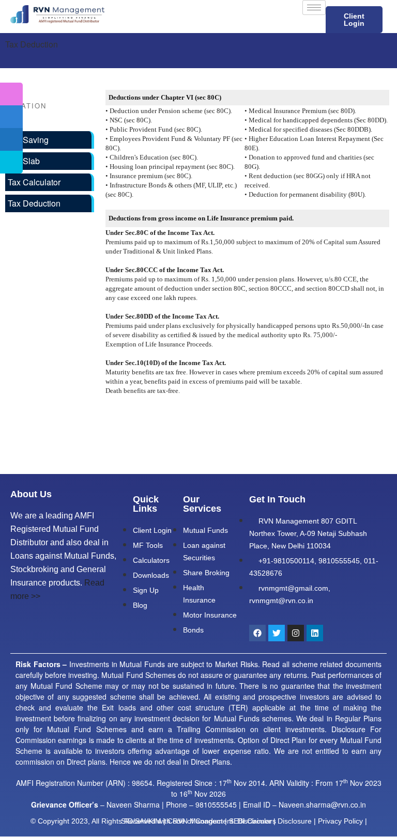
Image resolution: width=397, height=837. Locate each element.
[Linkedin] (315, 633)
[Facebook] (257, 633)
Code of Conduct (195, 821)
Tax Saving (28, 140)
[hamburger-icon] (314, 7)
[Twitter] (276, 633)
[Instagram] (295, 633)
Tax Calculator (34, 182)
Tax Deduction (34, 203)
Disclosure (295, 821)
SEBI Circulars (252, 821)
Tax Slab (24, 161)
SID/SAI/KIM (141, 821)
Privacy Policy (340, 821)
